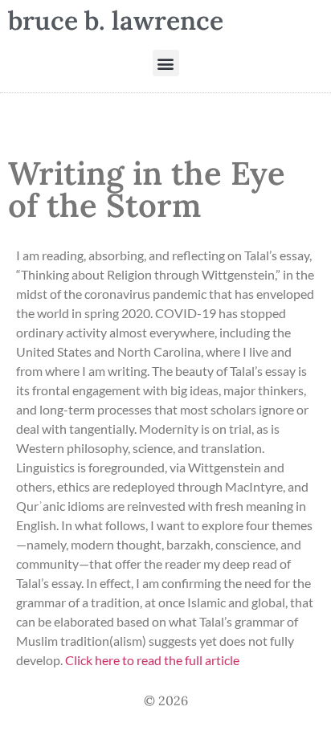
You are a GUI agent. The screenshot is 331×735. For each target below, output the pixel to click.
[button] (166, 63)
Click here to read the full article (152, 660)
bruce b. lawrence (115, 20)
